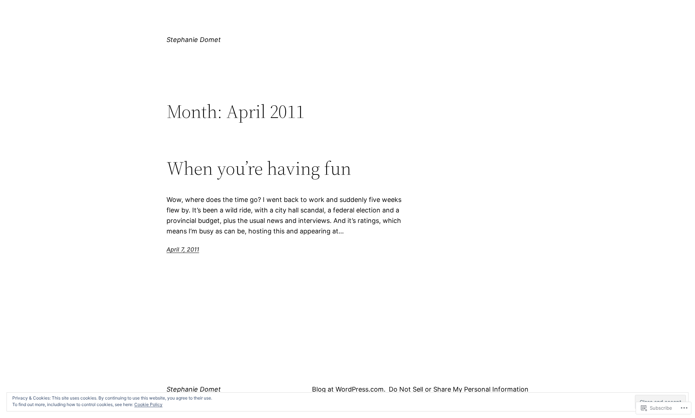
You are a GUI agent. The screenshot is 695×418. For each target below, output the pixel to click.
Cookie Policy (148, 404)
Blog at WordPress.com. (349, 389)
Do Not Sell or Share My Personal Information (458, 389)
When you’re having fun (259, 168)
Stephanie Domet (194, 39)
